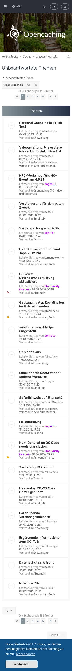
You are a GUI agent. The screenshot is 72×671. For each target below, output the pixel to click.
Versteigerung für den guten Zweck (41, 205)
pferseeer (50, 311)
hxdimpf (49, 131)
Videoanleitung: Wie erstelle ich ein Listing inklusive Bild (40, 149)
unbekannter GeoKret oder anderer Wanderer (40, 375)
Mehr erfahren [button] (25, 654)
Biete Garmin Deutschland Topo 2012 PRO (39, 251)
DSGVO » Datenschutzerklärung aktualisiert (36, 278)
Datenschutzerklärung (36, 562)
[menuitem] (16, 6)
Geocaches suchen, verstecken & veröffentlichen (38, 164)
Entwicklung (41, 138)
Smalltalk (39, 218)
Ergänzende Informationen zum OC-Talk (40, 539)
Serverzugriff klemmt (36, 467)
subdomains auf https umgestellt (36, 329)
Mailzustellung (30, 422)
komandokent (53, 257)
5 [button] (43, 96)
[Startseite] (36, 32)
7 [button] (50, 96)
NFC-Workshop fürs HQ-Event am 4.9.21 (38, 177)
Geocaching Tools (44, 264)
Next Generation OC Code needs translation (39, 444)
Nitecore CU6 (29, 583)
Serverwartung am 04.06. (39, 228)
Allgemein (39, 293)
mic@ (47, 156)
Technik (38, 239)
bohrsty (49, 335)
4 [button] (38, 96)
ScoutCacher (52, 402)
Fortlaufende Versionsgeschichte (34, 515)
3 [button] (32, 96)
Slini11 (48, 233)
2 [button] (27, 96)
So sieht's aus (30, 352)
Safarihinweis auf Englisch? (41, 397)
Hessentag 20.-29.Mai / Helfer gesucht (37, 490)
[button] (17, 97)
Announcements (43, 457)
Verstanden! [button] (21, 664)
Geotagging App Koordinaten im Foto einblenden (41, 304)
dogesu (49, 184)
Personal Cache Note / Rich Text (40, 125)
